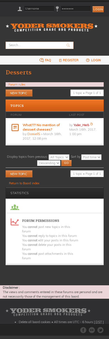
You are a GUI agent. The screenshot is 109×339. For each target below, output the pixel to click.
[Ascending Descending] (54, 162)
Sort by (76, 157)
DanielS (33, 134)
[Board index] (53, 24)
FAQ (47, 60)
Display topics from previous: (28, 157)
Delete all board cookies (35, 322)
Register (71, 60)
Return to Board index (24, 183)
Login (95, 60)
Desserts (19, 72)
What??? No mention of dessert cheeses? (41, 127)
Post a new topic (17, 92)
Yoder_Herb (81, 125)
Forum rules (16, 84)
